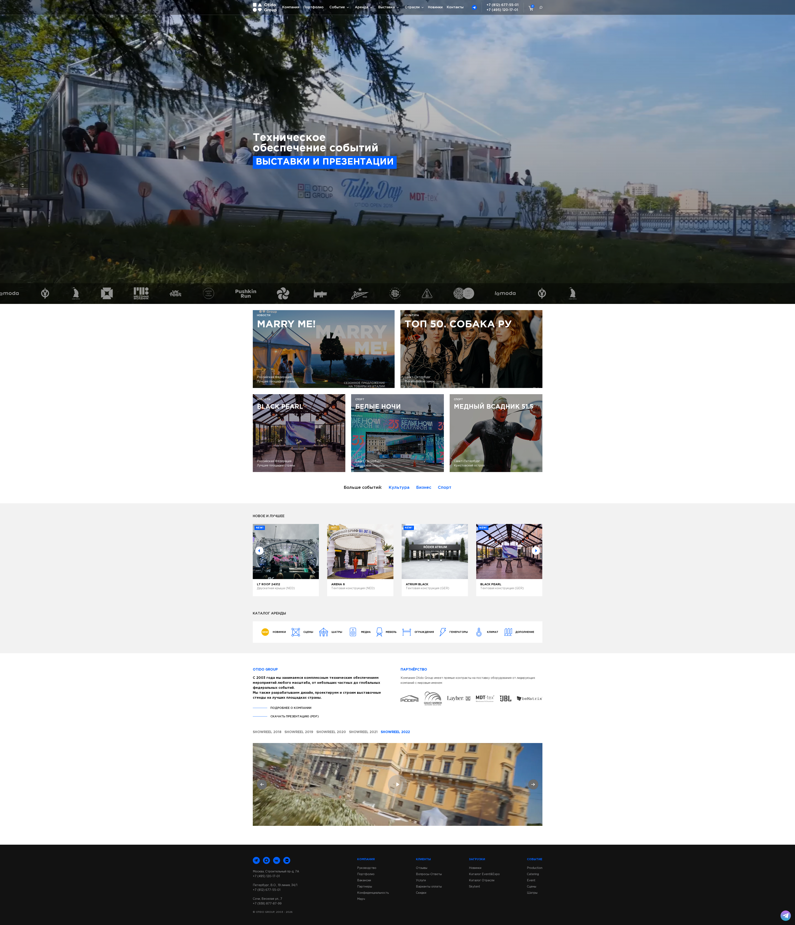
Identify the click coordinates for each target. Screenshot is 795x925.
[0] (530, 8)
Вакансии (364, 880)
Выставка (386, 7)
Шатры (532, 893)
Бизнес (423, 487)
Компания (290, 7)
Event (531, 880)
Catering (533, 874)
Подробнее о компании (290, 708)
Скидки (421, 893)
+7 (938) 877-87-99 (267, 903)
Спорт (444, 487)
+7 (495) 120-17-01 (502, 10)
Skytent (474, 886)
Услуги (421, 880)
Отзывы (421, 868)
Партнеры (364, 886)
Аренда (361, 7)
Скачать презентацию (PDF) (294, 716)
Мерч (361, 899)
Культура (399, 487)
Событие (337, 7)
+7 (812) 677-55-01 (502, 5)
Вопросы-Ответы (429, 874)
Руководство (366, 868)
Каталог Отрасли (481, 880)
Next (536, 551)
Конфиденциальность (373, 893)
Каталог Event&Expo (484, 874)
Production (534, 868)
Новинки (435, 7)
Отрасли (412, 7)
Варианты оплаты (429, 886)
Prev (259, 551)
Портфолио (314, 7)
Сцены (531, 886)
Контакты (455, 7)
